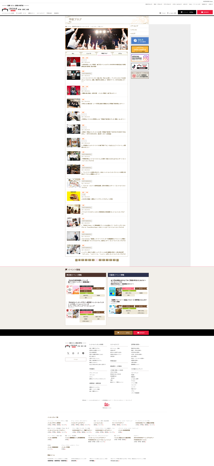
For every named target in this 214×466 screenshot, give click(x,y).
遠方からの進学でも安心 (115, 352)
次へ (117, 260)
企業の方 (211, 4)
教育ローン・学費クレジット (116, 382)
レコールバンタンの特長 (96, 344)
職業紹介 (133, 377)
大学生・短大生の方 (177, 4)
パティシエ (91, 375)
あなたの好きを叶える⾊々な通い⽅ (97, 364)
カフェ (90, 377)
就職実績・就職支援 (95, 383)
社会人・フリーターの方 (194, 4)
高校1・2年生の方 (158, 4)
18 (110, 260)
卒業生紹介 (113, 361)
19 (114, 260)
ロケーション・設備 (114, 348)
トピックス (133, 385)
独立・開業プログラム (94, 348)
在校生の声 (112, 350)
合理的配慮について (106, 400)
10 (82, 260)
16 (103, 260)
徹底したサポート (93, 362)
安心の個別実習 (92, 352)
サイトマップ (129, 400)
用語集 (132, 375)
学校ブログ (104, 53)
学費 (111, 380)
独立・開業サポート (93, 391)
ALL (73, 53)
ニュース (88, 53)
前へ (76, 260)
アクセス (163, 13)
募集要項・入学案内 (116, 366)
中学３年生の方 (167, 4)
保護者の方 (204, 4)
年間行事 (112, 356)
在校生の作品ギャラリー (115, 354)
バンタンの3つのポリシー (94, 400)
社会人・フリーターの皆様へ (137, 358)
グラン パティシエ (93, 373)
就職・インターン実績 (94, 389)
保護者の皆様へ (134, 360)
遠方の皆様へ (134, 356)
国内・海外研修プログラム (95, 360)
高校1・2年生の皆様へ (136, 350)
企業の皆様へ (134, 362)
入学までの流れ (113, 372)
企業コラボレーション (94, 358)
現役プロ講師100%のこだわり (96, 354)
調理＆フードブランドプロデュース (97, 379)
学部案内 (91, 369)
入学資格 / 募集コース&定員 (116, 370)
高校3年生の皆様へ (135, 348)
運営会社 (84, 400)
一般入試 (112, 378)
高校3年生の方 (149, 4)
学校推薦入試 (113, 376)
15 (100, 260)
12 (89, 260)
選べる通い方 (92, 356)
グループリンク (134, 373)
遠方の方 (185, 4)
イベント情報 (134, 383)
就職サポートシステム (94, 387)
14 (96, 260)
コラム (120, 53)
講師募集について (135, 364)
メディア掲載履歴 (135, 393)
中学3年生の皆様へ (135, 352)
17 (107, 260)
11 (86, 260)
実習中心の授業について (94, 350)
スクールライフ (114, 344)
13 (93, 260)
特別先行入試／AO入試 (115, 374)
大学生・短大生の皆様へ (136, 354)
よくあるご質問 (172, 13)
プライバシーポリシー (119, 400)
